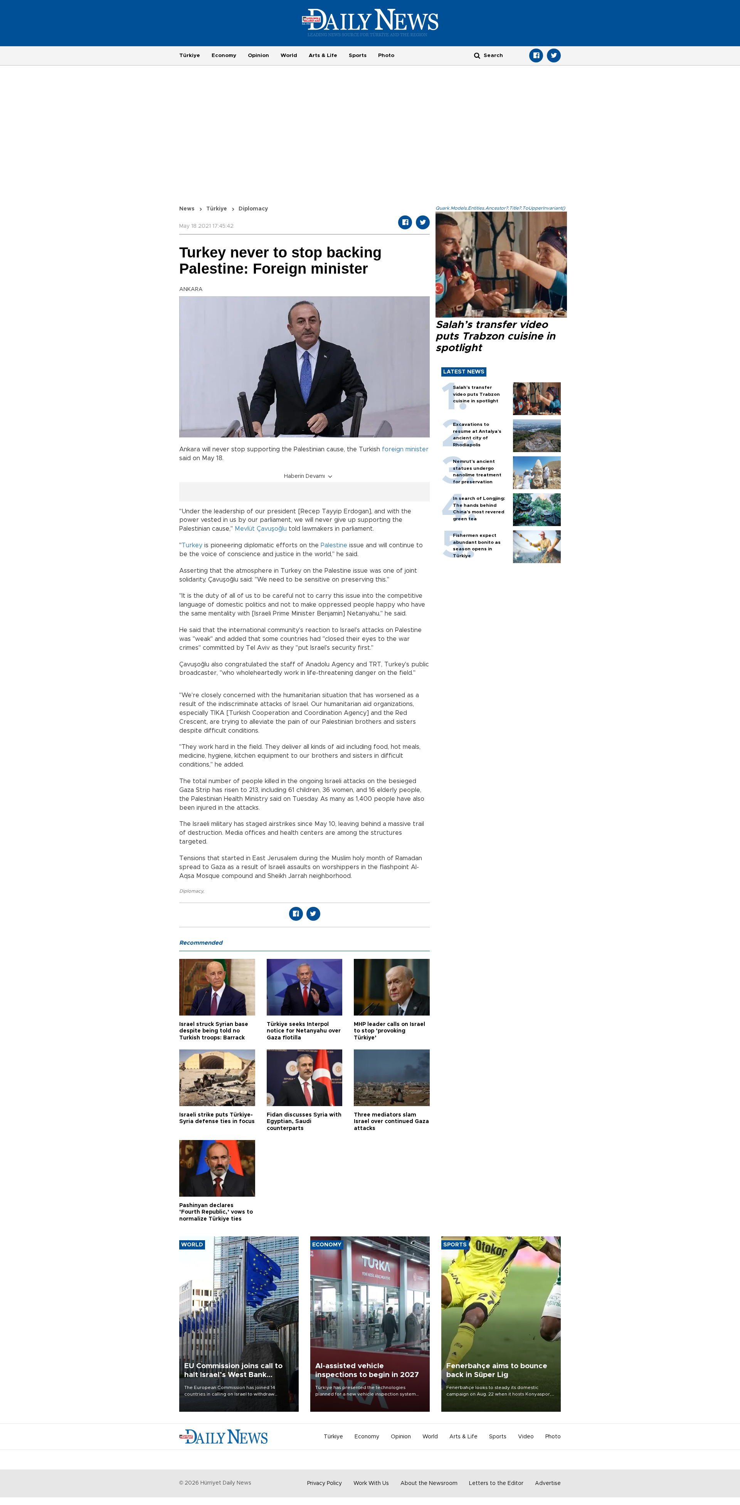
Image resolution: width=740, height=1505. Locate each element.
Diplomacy (191, 891)
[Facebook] (536, 55)
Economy (224, 55)
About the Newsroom (428, 1483)
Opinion (258, 55)
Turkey (192, 545)
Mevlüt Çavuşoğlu (261, 529)
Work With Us (371, 1483)
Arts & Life (323, 55)
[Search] (477, 55)
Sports (358, 55)
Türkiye (189, 55)
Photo (386, 55)
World (289, 55)
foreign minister (405, 449)
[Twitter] (554, 55)
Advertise (548, 1483)
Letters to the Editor (496, 1483)
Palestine (334, 545)
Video (526, 1436)
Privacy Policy (324, 1483)
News (187, 209)
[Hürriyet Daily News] (370, 22)
